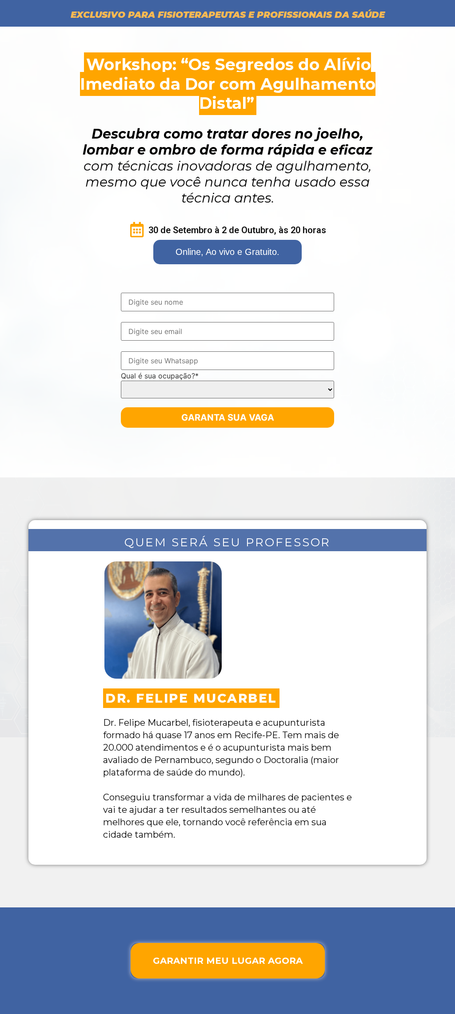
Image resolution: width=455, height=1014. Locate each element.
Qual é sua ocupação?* (160, 375)
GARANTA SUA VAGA (227, 417)
